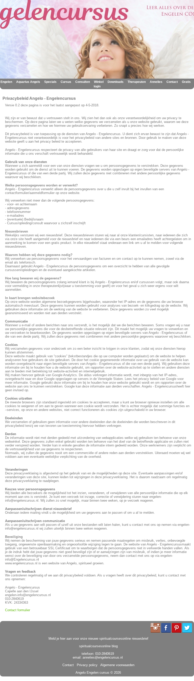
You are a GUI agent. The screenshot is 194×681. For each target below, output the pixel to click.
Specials (50, 82)
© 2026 (115, 672)
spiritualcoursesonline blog (98, 646)
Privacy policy (86, 665)
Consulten (82, 82)
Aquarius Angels (28, 82)
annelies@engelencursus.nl (103, 657)
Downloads (116, 82)
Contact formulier (17, 610)
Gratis (186, 82)
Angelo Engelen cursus (92, 672)
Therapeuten (137, 82)
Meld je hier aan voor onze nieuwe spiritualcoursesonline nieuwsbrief (98, 638)
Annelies (156, 82)
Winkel (99, 82)
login (97, 86)
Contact (172, 82)
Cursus (66, 82)
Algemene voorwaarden (116, 665)
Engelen (6, 82)
